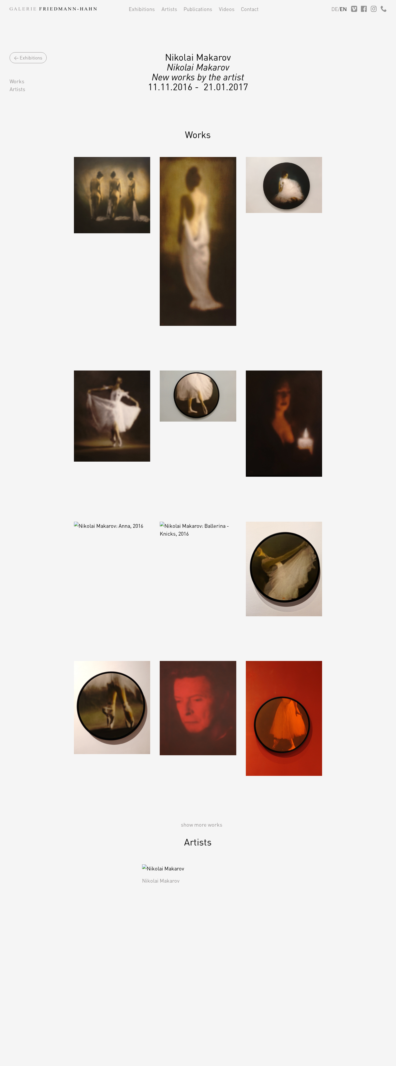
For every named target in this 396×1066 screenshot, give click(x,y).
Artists (169, 9)
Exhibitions (142, 9)
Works (17, 81)
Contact (250, 9)
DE (334, 9)
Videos (227, 9)
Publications (198, 9)
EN (343, 9)
